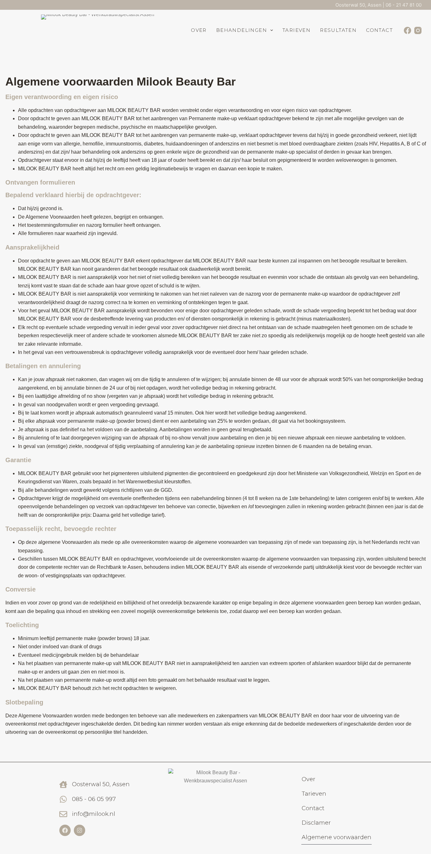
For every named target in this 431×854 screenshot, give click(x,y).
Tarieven (296, 30)
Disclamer (316, 822)
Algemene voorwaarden (336, 837)
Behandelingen (241, 30)
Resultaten (338, 30)
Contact (379, 30)
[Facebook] (407, 30)
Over (199, 30)
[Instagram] (418, 30)
